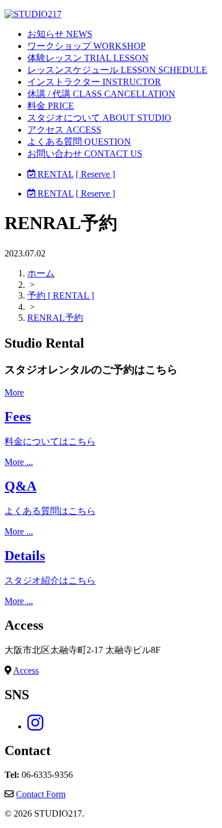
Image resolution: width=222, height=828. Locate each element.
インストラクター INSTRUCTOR (94, 82)
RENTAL (54, 174)
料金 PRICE (50, 106)
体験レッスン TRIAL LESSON (88, 58)
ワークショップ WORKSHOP (86, 46)
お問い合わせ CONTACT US (84, 153)
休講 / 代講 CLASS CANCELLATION (101, 94)
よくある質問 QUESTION (79, 141)
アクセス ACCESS (64, 129)
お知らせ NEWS (59, 34)
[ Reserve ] (95, 174)
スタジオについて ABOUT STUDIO (99, 118)
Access (26, 670)
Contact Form (40, 794)
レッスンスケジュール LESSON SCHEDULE (117, 70)
